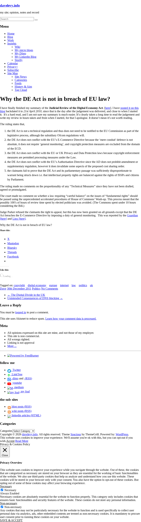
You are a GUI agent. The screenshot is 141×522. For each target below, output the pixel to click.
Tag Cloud (21, 89)
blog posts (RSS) (21, 406)
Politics (36, 288)
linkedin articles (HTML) (26, 415)
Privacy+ (12, 66)
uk (91, 285)
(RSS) (28, 378)
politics (83, 285)
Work (10, 40)
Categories (21, 80)
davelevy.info (10, 5)
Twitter (16, 369)
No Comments (49, 288)
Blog (10, 36)
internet (64, 285)
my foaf (24, 391)
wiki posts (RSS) (21, 411)
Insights (11, 43)
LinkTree (16, 374)
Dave (3, 288)
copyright (19, 285)
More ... (12, 346)
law (74, 285)
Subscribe (13, 70)
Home (11, 33)
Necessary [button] (6, 486)
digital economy (37, 285)
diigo (14, 378)
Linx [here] (19, 218)
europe (53, 285)
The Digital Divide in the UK (26, 294)
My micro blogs (24, 50)
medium (18, 387)
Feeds (18, 83)
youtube (16, 382)
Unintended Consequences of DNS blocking (35, 298)
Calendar (12, 63)
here (107, 107)
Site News (21, 76)
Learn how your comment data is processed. (70, 318)
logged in (20, 312)
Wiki (17, 46)
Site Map (12, 73)
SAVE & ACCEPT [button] (11, 520)
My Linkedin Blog (25, 56)
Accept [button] (10, 441)
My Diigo (20, 53)
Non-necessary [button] (8, 503)
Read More (21, 441)
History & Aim (23, 86)
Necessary (10, 490)
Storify (19, 60)
